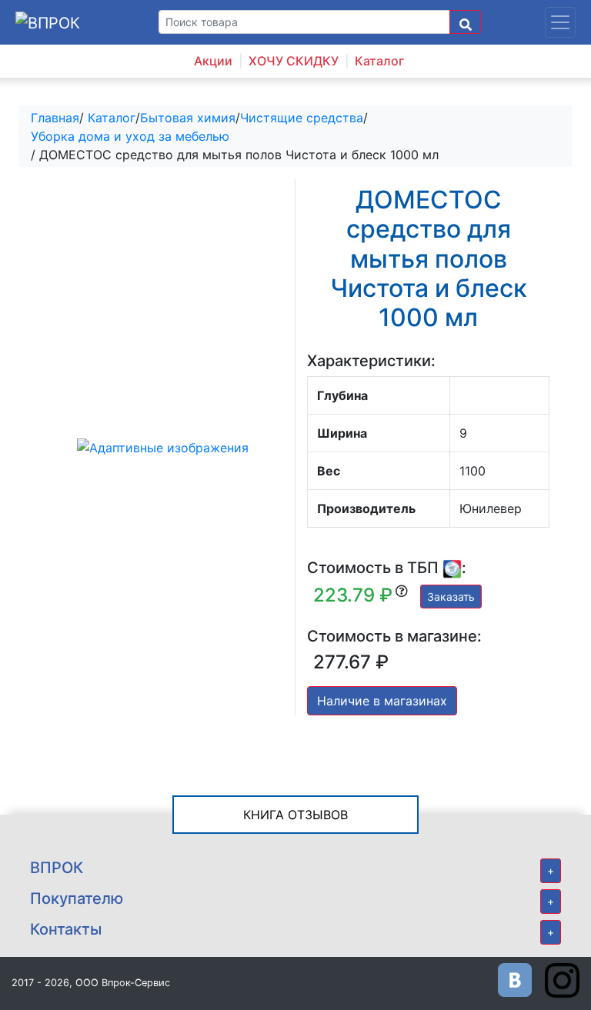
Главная (55, 117)
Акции (213, 60)
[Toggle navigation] (560, 22)
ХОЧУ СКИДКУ (294, 60)
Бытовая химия (187, 117)
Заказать (451, 596)
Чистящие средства (301, 117)
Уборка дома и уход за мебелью (130, 136)
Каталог (379, 60)
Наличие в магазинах (382, 700)
